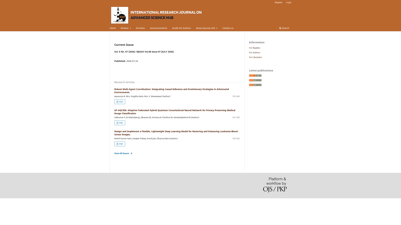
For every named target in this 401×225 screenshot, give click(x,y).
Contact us (228, 28)
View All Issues (121, 153)
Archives (140, 28)
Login (288, 2)
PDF (121, 101)
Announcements (158, 28)
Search (285, 28)
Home (113, 28)
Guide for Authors (181, 28)
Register (278, 2)
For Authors (254, 52)
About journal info (206, 28)
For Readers (254, 47)
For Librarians (255, 57)
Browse (125, 28)
